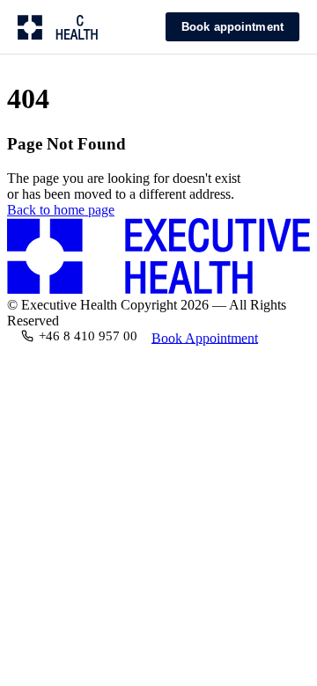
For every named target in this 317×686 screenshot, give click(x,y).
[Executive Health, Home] (67, 27)
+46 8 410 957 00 (88, 336)
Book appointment (232, 26)
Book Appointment (204, 337)
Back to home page (60, 209)
